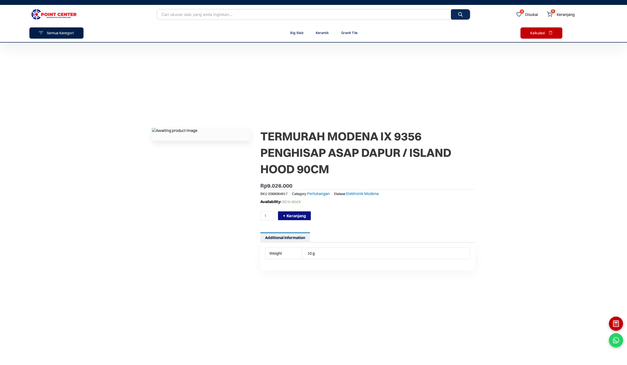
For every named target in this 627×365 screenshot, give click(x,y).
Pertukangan (318, 193)
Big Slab (296, 33)
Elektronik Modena (362, 193)
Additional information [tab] (285, 237)
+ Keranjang (294, 215)
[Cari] (460, 14)
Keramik (322, 33)
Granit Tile (349, 33)
